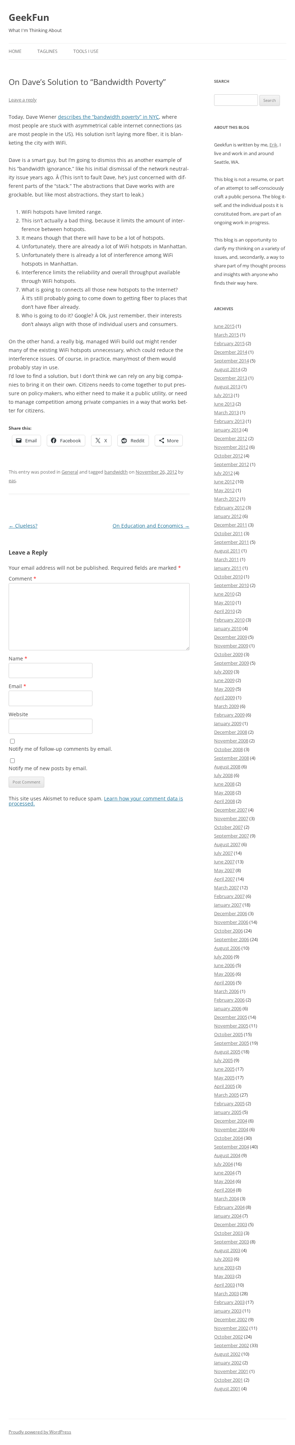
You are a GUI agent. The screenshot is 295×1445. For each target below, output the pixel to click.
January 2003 (227, 1311)
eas (12, 480)
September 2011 (231, 542)
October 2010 (228, 576)
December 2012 (230, 438)
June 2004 (224, 1172)
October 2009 (228, 654)
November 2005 (231, 1025)
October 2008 (228, 749)
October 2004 (228, 1138)
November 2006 (231, 922)
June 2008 (224, 784)
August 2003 (227, 1250)
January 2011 (227, 568)
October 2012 (228, 455)
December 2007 (230, 810)
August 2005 (227, 1051)
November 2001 (231, 1371)
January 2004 (227, 1216)
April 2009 (224, 697)
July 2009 (223, 671)
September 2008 (231, 758)
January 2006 (227, 1008)
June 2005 (224, 1069)
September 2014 (231, 360)
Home (15, 51)
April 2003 (224, 1285)
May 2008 (224, 792)
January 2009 (227, 723)
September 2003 (231, 1241)
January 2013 (227, 429)
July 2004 (223, 1164)
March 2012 (226, 499)
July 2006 (223, 956)
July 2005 (223, 1060)
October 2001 (228, 1380)
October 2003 (228, 1233)
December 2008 (230, 732)
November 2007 (231, 818)
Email (17, 686)
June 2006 (224, 965)
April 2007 (224, 879)
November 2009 (231, 645)
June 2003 (224, 1267)
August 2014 (227, 369)
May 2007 (224, 870)
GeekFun (29, 17)
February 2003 (229, 1302)
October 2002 (228, 1336)
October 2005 (228, 1034)
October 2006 (228, 930)
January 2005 (227, 1112)
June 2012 (224, 481)
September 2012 (231, 464)
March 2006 (226, 991)
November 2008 (231, 740)
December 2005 (230, 1017)
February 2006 (229, 1000)
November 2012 (231, 447)
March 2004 (226, 1198)
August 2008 (227, 766)
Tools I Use (86, 51)
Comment (22, 578)
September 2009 (231, 663)
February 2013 (229, 421)
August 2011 (227, 550)
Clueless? (23, 525)
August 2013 (227, 386)
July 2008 (223, 775)
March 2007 (226, 887)
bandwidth (116, 472)
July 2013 (223, 395)
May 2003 (224, 1276)
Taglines (47, 51)
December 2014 (230, 352)
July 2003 (223, 1259)
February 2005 (229, 1103)
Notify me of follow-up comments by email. (60, 748)
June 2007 (224, 861)
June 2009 (224, 680)
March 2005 (226, 1095)
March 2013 (226, 412)
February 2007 (229, 896)
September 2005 (231, 1043)
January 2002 (227, 1362)
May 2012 (224, 490)
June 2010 (224, 594)
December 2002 (230, 1319)
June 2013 (224, 404)
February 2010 (229, 620)
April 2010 (224, 611)
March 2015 (226, 334)
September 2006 (231, 939)
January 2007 (227, 905)
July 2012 (223, 473)
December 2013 (230, 378)
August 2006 (227, 948)
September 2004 (231, 1146)
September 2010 (231, 585)
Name (18, 658)
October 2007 (228, 827)
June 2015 (224, 326)
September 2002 (231, 1345)
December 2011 (230, 524)
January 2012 (227, 516)
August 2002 (227, 1354)
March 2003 (226, 1293)
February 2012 (229, 507)
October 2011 (228, 533)
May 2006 (224, 974)
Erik (273, 144)
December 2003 (230, 1224)
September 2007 (231, 835)
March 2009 (226, 706)
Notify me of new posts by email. (48, 768)
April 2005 (224, 1086)
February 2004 (229, 1207)
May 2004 (224, 1181)
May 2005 (224, 1077)
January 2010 (227, 628)
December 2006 (230, 913)
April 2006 (224, 982)
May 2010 (224, 602)
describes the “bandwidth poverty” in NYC (108, 116)
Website (18, 714)
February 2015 (229, 343)
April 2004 (224, 1190)
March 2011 (226, 559)
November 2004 (231, 1129)
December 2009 (230, 637)
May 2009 (224, 689)
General (70, 472)
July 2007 (223, 853)
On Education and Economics (151, 525)
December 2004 (230, 1120)
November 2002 (231, 1328)
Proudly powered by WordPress (40, 1432)
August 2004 (227, 1155)
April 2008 (224, 801)
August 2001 (227, 1388)
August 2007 (227, 844)
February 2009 (229, 715)
